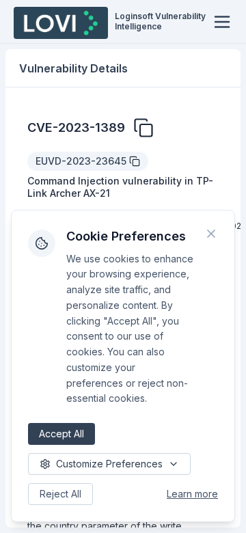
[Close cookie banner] (211, 234)
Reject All (60, 494)
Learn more (192, 494)
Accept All (61, 433)
